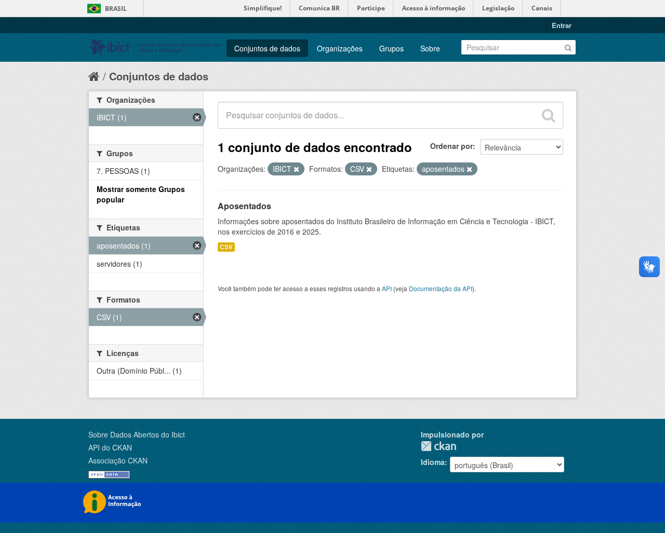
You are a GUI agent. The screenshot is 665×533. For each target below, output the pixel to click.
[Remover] (296, 169)
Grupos (391, 48)
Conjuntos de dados (267, 48)
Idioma (433, 462)
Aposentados (244, 206)
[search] (548, 115)
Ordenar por (451, 146)
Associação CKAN (118, 460)
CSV (226, 246)
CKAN (438, 446)
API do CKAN (110, 447)
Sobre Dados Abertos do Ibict (136, 434)
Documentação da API (440, 288)
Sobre (430, 48)
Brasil (116, 8)
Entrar (561, 25)
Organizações (340, 48)
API (387, 288)
